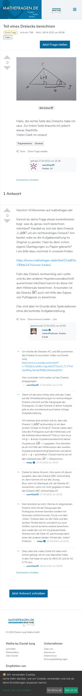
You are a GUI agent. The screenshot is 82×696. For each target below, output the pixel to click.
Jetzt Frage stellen (41, 59)
